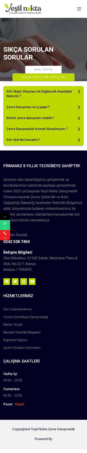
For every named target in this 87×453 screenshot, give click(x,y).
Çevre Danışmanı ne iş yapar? (28, 107)
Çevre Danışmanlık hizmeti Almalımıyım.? (37, 129)
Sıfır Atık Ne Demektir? (23, 140)
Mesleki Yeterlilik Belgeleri (21, 332)
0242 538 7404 (16, 241)
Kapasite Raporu (15, 340)
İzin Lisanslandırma (17, 309)
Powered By (43, 439)
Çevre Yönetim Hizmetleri (21, 348)
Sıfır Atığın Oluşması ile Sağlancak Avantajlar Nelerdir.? (39, 94)
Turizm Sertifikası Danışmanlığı (25, 317)
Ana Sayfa (43, 69)
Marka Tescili (12, 325)
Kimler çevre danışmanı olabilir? (30, 118)
